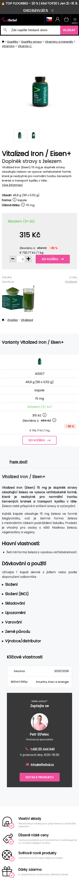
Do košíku (50, 259)
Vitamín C (25, 46)
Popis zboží (18, 462)
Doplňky (12, 42)
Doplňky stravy (31, 42)
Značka (12, 320)
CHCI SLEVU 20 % (35, 10)
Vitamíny (8, 46)
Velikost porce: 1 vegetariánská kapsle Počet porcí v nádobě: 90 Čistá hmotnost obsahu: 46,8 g (32, 584)
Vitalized (71, 282)
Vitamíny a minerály (59, 42)
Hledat (69, 30)
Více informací (12, 185)
